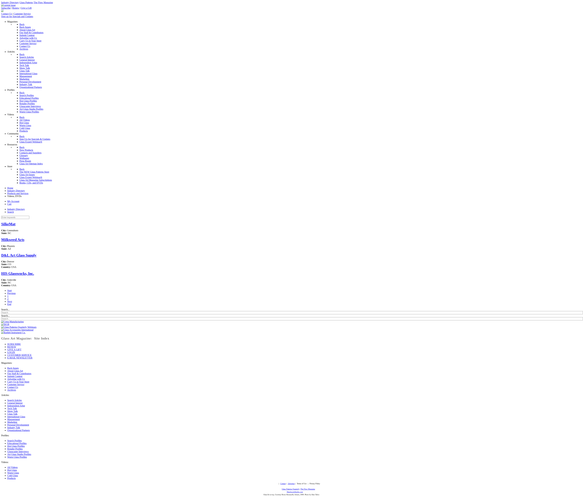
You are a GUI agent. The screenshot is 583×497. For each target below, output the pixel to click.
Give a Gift (26, 8)
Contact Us (6, 13)
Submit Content (14, 376)
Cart (9, 204)
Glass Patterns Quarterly (290, 489)
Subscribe (6, 8)
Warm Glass (13, 473)
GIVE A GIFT (14, 349)
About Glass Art (15, 371)
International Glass (16, 416)
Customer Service (22, 13)
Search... (5, 309)
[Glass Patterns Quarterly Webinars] (18, 327)
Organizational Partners (18, 430)
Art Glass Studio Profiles (19, 454)
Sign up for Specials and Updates (17, 16)
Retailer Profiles (15, 449)
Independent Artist (16, 405)
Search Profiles (14, 440)
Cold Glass (12, 475)
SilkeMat (8, 224)
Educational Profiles (17, 443)
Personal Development (18, 425)
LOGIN (11, 352)
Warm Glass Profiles (17, 457)
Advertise (291, 484)
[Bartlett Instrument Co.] (13, 332)
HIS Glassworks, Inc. (17, 273)
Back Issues (13, 368)
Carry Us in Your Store (18, 381)
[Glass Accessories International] (17, 330)
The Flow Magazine (43, 2)
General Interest (14, 403)
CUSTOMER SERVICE (19, 355)
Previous (11, 293)
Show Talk (12, 411)
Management (13, 419)
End (9, 304)
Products (11, 478)
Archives (11, 390)
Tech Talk (12, 408)
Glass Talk (12, 414)
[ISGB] (5, 324)
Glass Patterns (26, 2)
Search (10, 212)
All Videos (12, 467)
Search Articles (14, 400)
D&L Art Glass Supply (18, 255)
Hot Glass (12, 470)
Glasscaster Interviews (18, 451)
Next (9, 301)
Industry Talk (13, 427)
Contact (283, 484)
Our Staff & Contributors (19, 373)
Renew (15, 8)
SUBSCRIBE (14, 344)
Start (9, 290)
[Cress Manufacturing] (12, 321)
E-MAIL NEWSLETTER (19, 357)
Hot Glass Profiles (16, 446)
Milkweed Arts (12, 240)
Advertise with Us (16, 379)
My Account (13, 201)
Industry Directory (10, 2)
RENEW (11, 347)
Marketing (12, 422)
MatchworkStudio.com (295, 492)
